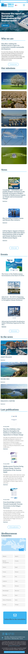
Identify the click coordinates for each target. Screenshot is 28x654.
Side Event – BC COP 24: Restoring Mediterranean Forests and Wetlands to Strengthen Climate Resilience (13, 298)
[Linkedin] (6, 633)
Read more (5, 20)
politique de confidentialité (14, 645)
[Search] (27, 1)
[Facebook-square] (3, 633)
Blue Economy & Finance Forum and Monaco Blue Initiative (13, 219)
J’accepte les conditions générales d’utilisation (14, 652)
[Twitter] (9, 633)
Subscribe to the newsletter (15, 619)
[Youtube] (12, 633)
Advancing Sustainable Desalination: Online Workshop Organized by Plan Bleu (13, 323)
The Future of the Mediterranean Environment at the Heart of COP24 (13, 274)
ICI (24, 649)
